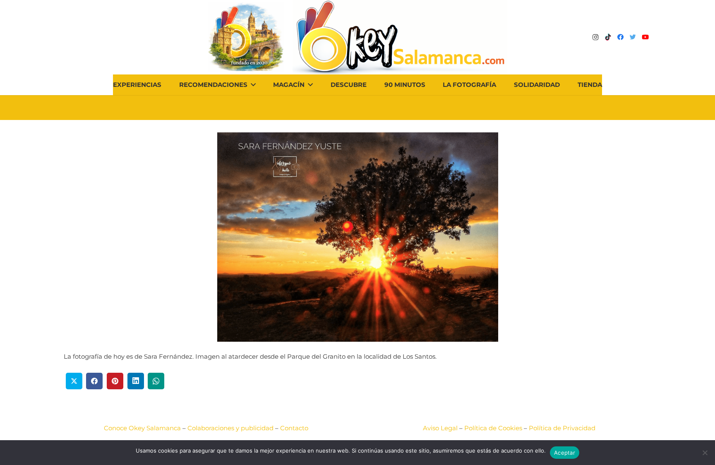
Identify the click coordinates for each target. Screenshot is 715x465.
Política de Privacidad (562, 428)
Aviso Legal (440, 428)
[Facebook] (620, 37)
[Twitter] (632, 37)
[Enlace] (400, 37)
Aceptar (564, 452)
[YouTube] (645, 37)
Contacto (294, 428)
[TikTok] (608, 37)
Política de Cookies (493, 428)
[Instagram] (595, 37)
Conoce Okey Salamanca (142, 428)
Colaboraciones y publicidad (230, 428)
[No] (705, 452)
